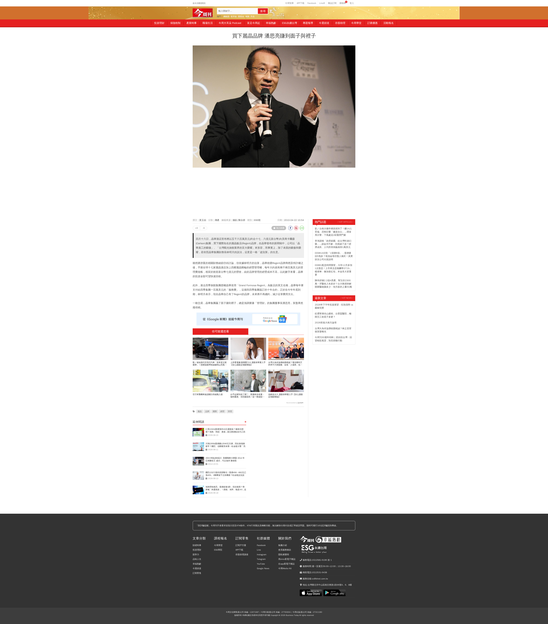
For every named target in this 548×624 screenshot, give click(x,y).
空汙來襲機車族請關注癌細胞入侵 (208, 394)
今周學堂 (218, 545)
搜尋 (263, 11)
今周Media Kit (285, 568)
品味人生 (197, 559)
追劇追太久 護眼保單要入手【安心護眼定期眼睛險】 (285, 395)
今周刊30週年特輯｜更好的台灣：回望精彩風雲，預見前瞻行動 (333, 339)
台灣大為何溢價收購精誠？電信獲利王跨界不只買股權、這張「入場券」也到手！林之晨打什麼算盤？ (285, 363)
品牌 (207, 411)
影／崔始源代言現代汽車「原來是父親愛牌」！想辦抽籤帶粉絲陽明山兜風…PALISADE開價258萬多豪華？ (210, 363)
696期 (257, 220)
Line (259, 550)
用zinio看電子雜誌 (286, 559)
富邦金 (234, 16)
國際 (215, 411)
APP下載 (239, 550)
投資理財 (197, 550)
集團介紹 (282, 545)
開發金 (241, 16)
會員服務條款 (284, 550)
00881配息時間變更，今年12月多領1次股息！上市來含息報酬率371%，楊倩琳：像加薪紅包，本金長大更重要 (333, 270)
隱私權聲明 (283, 554)
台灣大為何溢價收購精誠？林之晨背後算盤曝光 (333, 330)
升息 (253, 16)
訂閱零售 (197, 573)
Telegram (261, 559)
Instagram (261, 554)
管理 (230, 411)
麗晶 (200, 411)
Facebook (261, 545)
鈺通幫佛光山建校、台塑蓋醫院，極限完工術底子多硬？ (333, 315)
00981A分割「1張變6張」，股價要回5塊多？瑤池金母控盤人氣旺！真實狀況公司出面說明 (334, 256)
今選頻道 (197, 568)
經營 (222, 411)
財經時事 (197, 545)
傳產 (217, 220)
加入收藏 (280, 228)
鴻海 (247, 16)
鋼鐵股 (226, 16)
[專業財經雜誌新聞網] (203, 12)
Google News (263, 568)
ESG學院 (218, 550)
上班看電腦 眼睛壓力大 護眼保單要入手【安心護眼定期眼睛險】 (248, 363)
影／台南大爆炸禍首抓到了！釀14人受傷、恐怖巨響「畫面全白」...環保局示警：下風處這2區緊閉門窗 (333, 231)
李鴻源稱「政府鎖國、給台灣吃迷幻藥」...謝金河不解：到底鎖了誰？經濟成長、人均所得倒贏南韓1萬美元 (333, 244)
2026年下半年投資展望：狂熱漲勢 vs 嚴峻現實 (334, 306)
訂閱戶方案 (240, 545)
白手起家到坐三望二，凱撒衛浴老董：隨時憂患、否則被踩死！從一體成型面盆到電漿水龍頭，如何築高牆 (247, 395)
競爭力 (196, 554)
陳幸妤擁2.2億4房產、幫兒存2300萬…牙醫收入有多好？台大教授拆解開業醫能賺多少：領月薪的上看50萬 (333, 283)
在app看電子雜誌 (286, 564)
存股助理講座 (241, 554)
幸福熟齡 (197, 564)
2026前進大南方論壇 (326, 322)
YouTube (261, 564)
